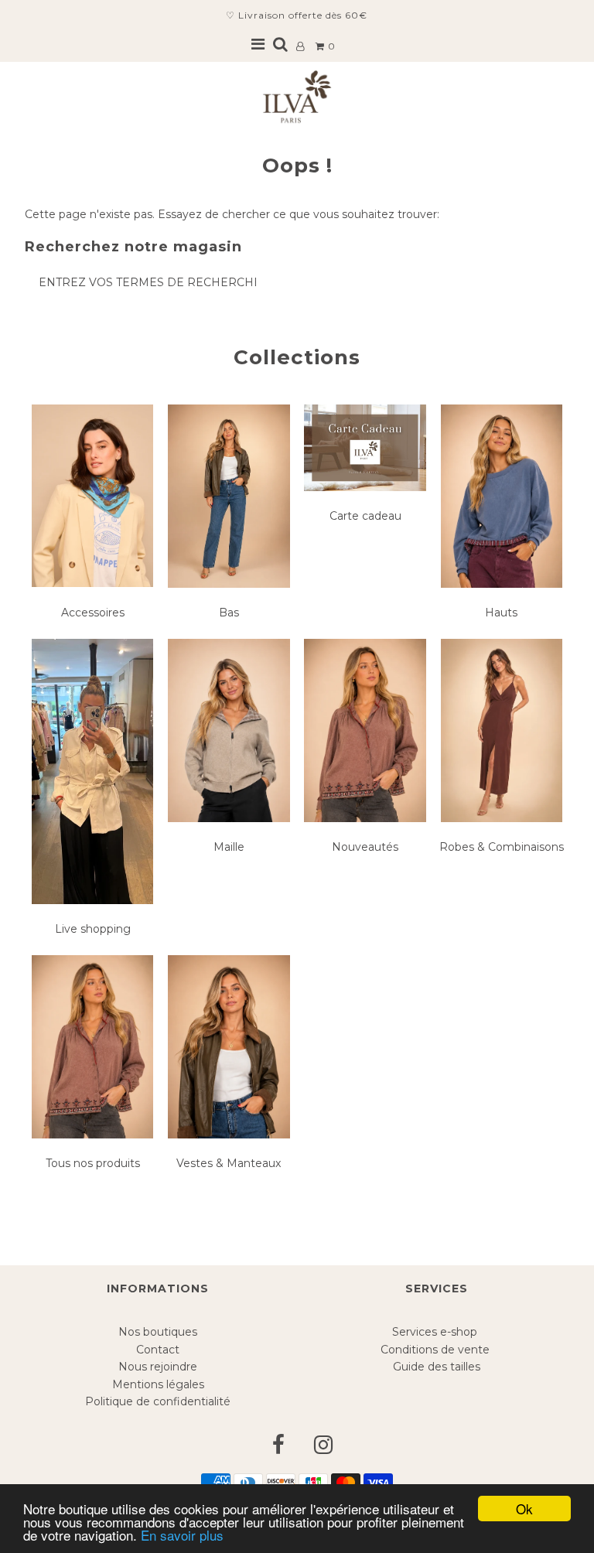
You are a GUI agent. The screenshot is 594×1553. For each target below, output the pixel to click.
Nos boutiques (157, 1332)
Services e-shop (436, 1332)
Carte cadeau (365, 516)
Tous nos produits (93, 1163)
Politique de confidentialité (157, 1401)
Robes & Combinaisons (501, 847)
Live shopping (93, 929)
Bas (229, 612)
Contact (157, 1350)
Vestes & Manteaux (228, 1163)
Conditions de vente (437, 1350)
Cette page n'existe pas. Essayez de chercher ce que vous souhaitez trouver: (232, 214)
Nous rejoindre (157, 1367)
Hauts (501, 612)
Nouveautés (365, 847)
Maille (228, 847)
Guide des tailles (436, 1367)
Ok (524, 1508)
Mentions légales (158, 1384)
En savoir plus (182, 1534)
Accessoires (93, 612)
